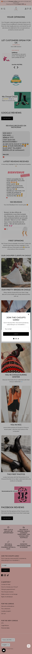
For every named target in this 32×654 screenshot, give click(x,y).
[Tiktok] (18, 338)
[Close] (28, 314)
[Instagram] (16, 338)
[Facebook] (13, 338)
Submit (16, 334)
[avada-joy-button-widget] (4, 650)
